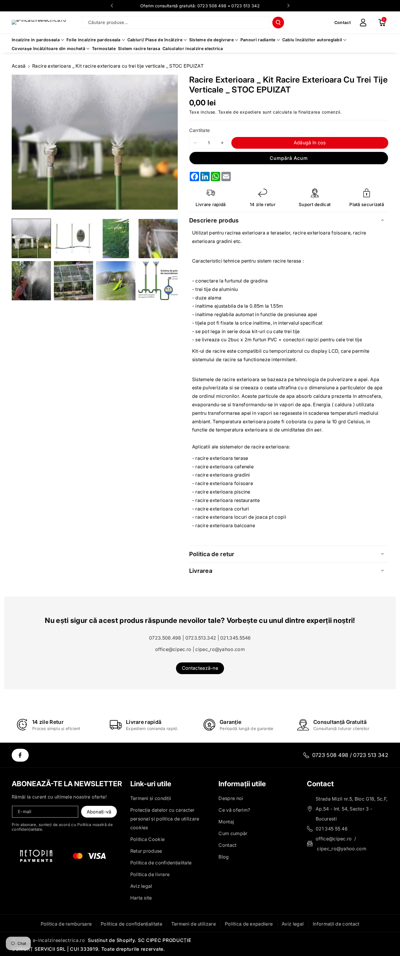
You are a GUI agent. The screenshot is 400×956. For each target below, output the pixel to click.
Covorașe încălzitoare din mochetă (48, 48)
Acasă (19, 66)
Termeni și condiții (150, 798)
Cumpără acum (289, 158)
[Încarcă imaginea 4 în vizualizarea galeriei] (158, 238)
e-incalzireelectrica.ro (59, 940)
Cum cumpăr (232, 833)
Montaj (226, 822)
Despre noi (230, 798)
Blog (223, 857)
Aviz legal (141, 886)
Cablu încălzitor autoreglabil (312, 39)
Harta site (141, 898)
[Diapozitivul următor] (288, 5)
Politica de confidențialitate (161, 863)
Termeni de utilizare (193, 924)
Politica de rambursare (66, 924)
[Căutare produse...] (278, 22)
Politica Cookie (147, 839)
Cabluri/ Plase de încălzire (154, 39)
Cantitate (199, 130)
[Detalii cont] (363, 22)
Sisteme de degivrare (211, 39)
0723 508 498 (212, 5)
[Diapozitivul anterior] (112, 5)
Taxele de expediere (239, 111)
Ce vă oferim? (234, 810)
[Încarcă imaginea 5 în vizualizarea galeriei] (31, 280)
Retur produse (146, 851)
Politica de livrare (150, 874)
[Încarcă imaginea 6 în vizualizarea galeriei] (73, 280)
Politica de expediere (249, 924)
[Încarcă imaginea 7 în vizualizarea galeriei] (115, 280)
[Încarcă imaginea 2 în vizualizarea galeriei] (73, 238)
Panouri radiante (258, 39)
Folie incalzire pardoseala (93, 39)
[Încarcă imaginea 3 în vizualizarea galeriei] (115, 238)
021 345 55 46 (332, 829)
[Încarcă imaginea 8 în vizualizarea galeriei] (158, 280)
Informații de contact (336, 924)
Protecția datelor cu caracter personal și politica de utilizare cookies (164, 818)
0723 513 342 (245, 5)
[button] (381, 22)
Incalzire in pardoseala (36, 39)
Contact (227, 845)
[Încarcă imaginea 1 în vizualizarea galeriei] (31, 238)
